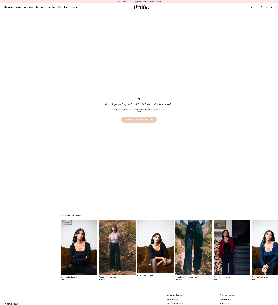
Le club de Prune (172, 300)
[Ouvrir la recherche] (261, 7)
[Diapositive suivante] (214, 250)
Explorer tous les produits (139, 120)
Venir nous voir (225, 300)
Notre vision (224, 303)
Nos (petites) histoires (174, 303)
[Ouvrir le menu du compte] (266, 7)
